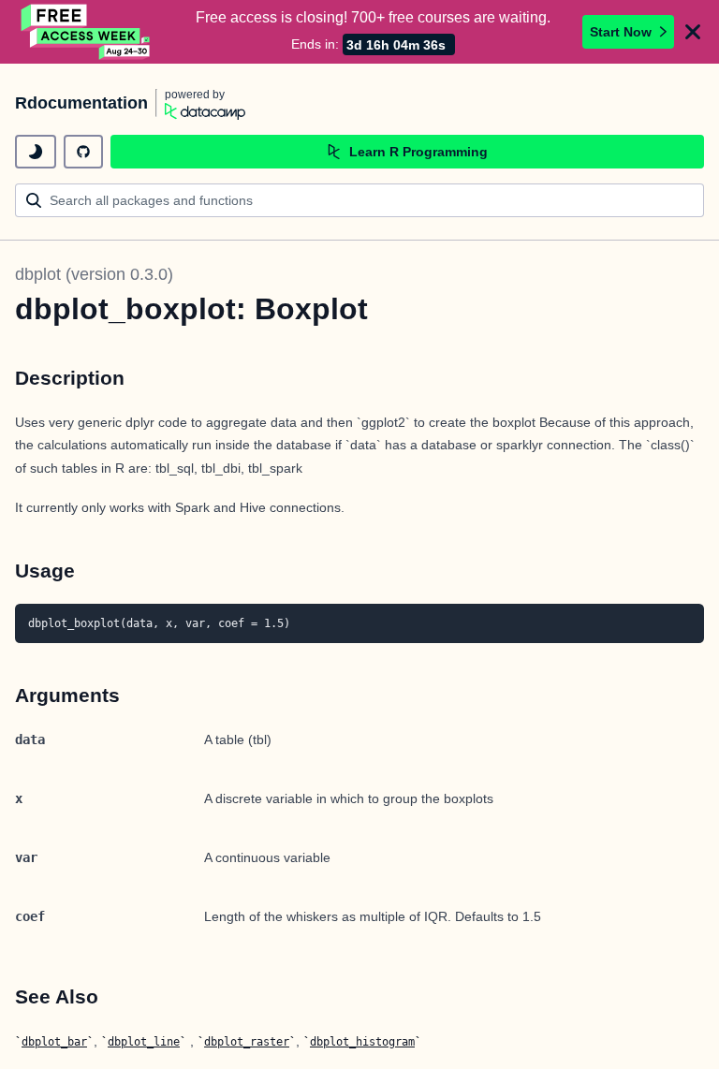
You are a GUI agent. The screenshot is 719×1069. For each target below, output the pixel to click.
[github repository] (83, 151)
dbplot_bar (54, 1041)
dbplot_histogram (362, 1041)
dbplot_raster (246, 1041)
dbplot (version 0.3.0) (94, 274)
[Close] (693, 32)
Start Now (621, 31)
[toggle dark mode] (35, 151)
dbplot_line (144, 1041)
